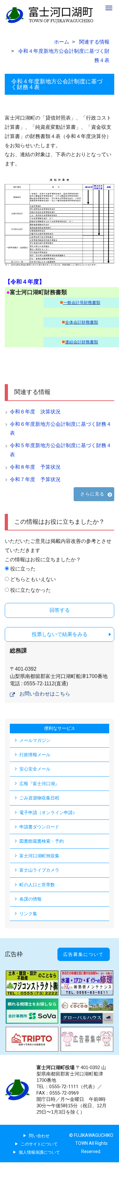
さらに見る (92, 493)
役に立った (23, 568)
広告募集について (83, 954)
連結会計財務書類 (81, 342)
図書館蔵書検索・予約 (41, 841)
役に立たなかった (30, 590)
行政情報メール (34, 754)
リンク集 (28, 913)
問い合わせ (39, 1135)
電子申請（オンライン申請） (48, 812)
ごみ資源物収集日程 (39, 797)
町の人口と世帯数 (37, 884)
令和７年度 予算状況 (35, 479)
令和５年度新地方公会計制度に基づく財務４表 (60, 450)
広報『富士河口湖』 (39, 783)
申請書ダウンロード (39, 826)
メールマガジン (34, 740)
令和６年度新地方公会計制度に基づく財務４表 (60, 428)
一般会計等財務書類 (81, 302)
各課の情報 (30, 899)
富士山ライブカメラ (39, 870)
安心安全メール (34, 768)
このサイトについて (39, 1144)
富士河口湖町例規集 (39, 855)
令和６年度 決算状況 (35, 411)
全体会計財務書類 (81, 322)
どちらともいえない (33, 579)
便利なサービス (59, 728)
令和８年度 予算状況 (35, 467)
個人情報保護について (39, 1152)
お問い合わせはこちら (44, 693)
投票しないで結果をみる (60, 634)
